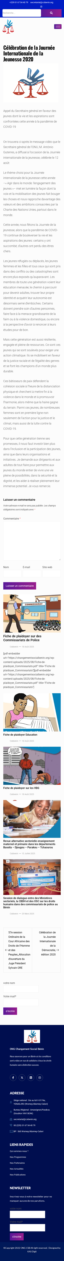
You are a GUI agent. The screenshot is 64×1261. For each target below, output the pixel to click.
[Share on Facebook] (3, 619)
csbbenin (14, 647)
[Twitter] (30, 6)
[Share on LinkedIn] (3, 634)
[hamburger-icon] (58, 26)
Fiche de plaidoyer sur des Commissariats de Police (22, 638)
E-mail (26, 567)
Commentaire (12, 518)
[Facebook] (24, 6)
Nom (6, 567)
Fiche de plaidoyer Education (20, 734)
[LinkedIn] (35, 6)
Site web (47, 567)
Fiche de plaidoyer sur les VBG (21, 788)
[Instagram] (41, 6)
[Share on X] (3, 626)
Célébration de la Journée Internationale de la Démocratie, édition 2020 (47, 943)
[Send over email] (3, 641)
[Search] (51, 13)
